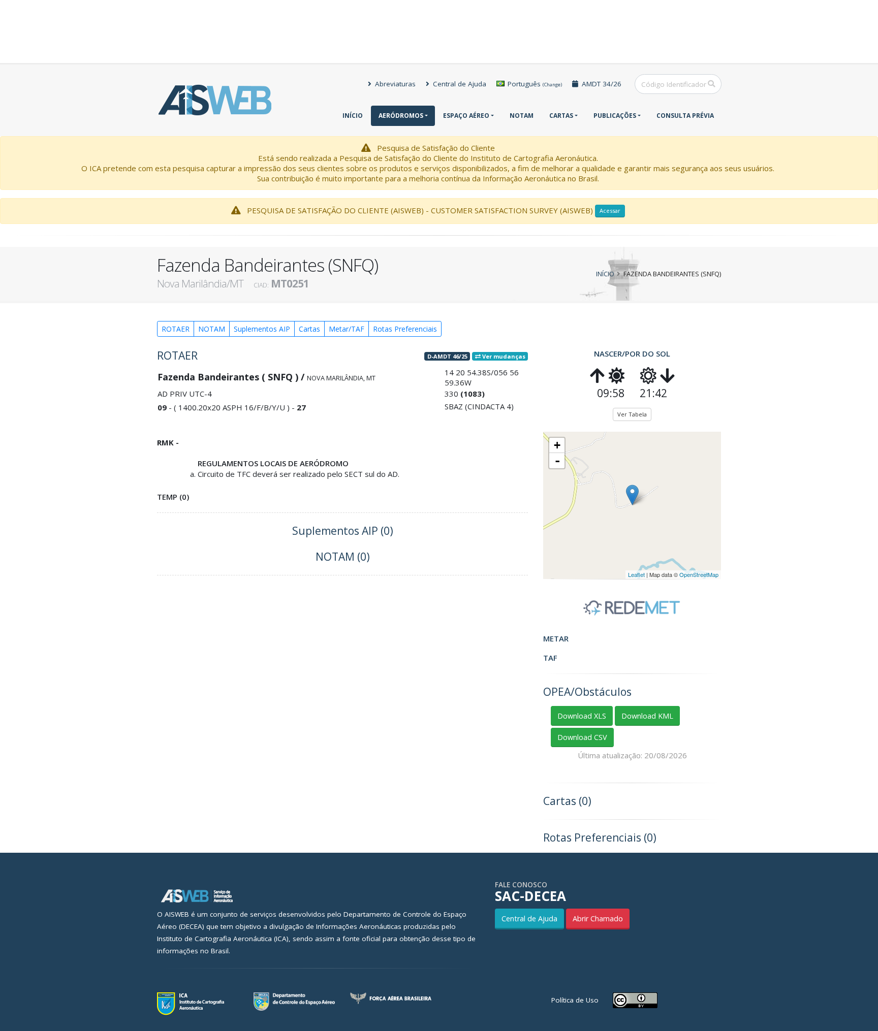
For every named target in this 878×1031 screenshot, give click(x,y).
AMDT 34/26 (600, 83)
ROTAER (176, 329)
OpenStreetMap (698, 574)
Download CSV (582, 737)
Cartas (561, 115)
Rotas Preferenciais (405, 329)
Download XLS (581, 716)
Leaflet (636, 574)
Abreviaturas (394, 83)
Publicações (614, 115)
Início (352, 115)
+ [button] (557, 445)
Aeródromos (401, 115)
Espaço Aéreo (466, 115)
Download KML (647, 716)
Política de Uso (575, 1000)
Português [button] (534, 83)
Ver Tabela (632, 414)
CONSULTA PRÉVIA (685, 115)
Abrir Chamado (598, 918)
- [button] (557, 461)
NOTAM (522, 115)
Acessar (610, 210)
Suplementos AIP (262, 329)
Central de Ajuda (458, 83)
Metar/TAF (346, 329)
